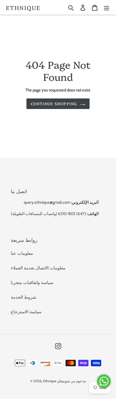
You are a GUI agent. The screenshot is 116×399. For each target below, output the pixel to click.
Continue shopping (54, 103)
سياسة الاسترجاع (26, 311)
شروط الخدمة (23, 297)
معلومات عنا (22, 253)
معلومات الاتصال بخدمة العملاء (38, 268)
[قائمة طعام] (106, 7)
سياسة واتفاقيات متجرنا (32, 282)
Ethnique (23, 7)
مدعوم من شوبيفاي (71, 381)
